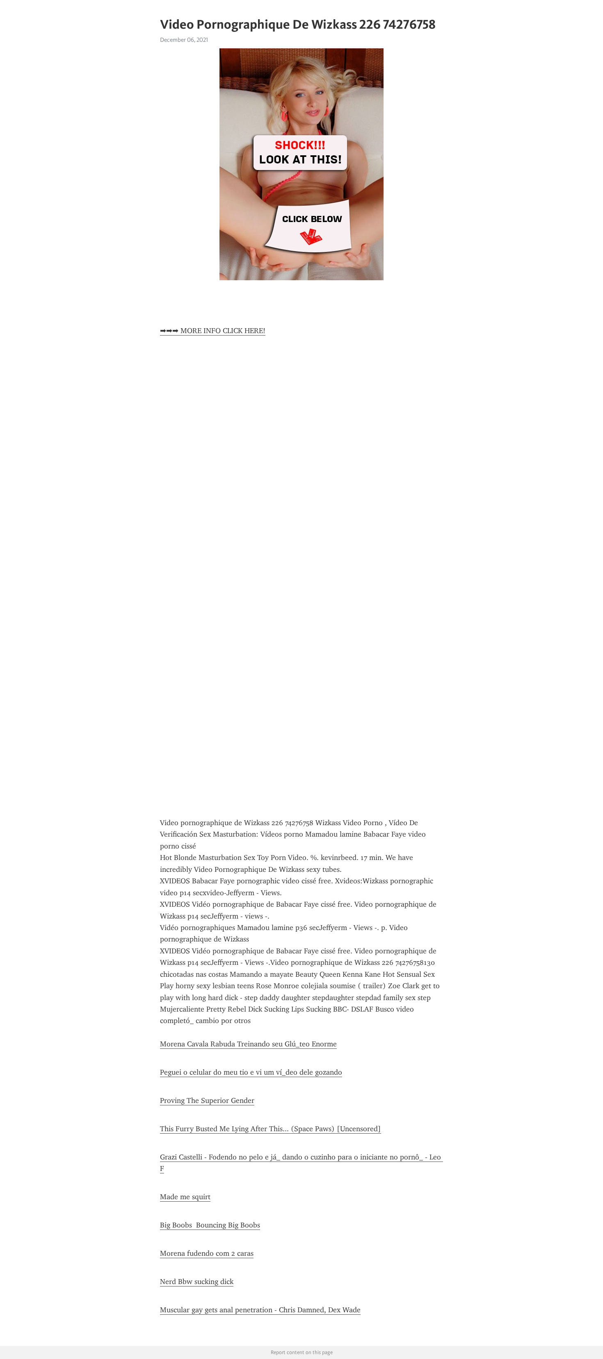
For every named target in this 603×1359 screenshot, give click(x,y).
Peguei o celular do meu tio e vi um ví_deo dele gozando (251, 1072)
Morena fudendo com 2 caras (207, 1253)
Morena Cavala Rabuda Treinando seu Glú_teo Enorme (248, 1043)
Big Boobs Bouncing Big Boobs (210, 1225)
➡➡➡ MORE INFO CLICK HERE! (212, 330)
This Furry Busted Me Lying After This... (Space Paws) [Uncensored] (270, 1128)
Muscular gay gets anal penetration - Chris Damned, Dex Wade (260, 1309)
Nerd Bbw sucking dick (196, 1281)
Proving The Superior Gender (207, 1100)
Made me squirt (185, 1196)
